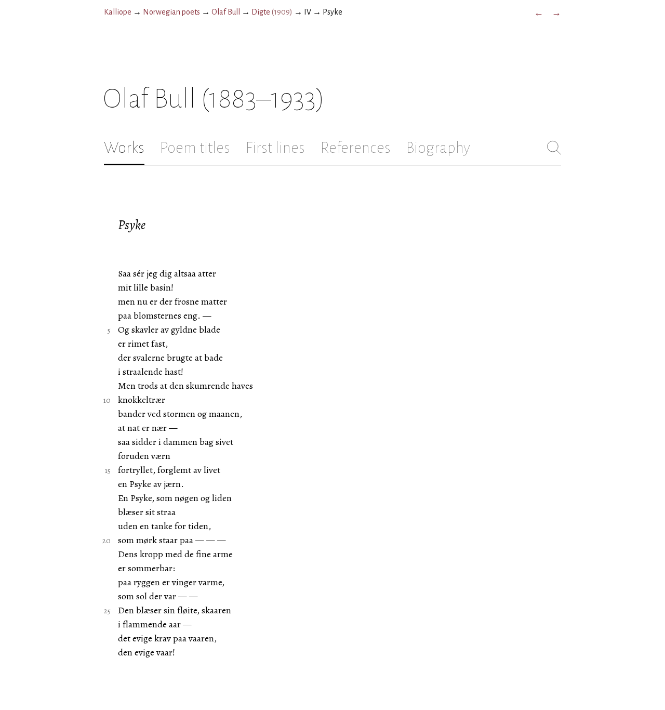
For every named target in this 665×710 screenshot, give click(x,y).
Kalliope (117, 12)
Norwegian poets (171, 12)
